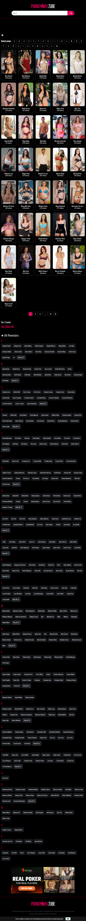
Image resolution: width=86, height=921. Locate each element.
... (45, 314)
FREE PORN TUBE (7, 326)
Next (55, 314)
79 (50, 314)
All (57, 46)
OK (68, 919)
